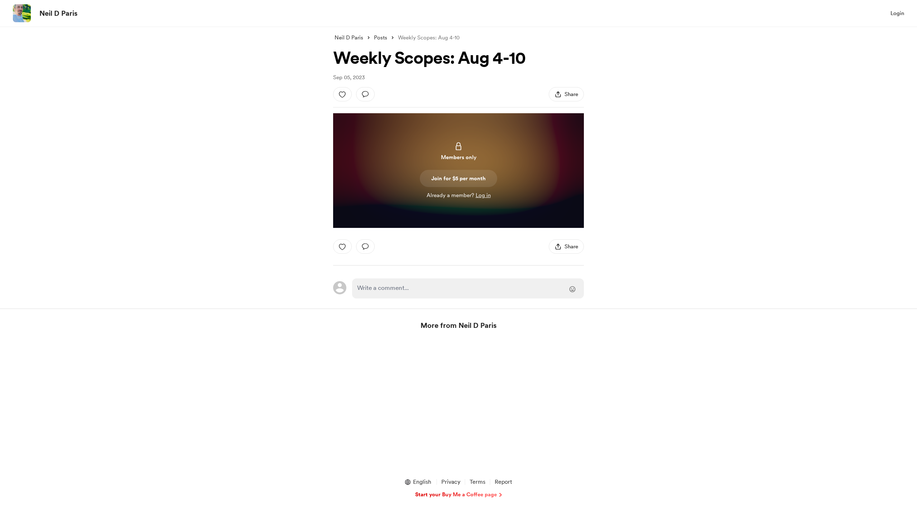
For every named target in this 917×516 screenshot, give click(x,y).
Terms (477, 481)
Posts (380, 37)
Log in (483, 195)
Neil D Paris (58, 13)
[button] (417, 482)
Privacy (450, 481)
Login (897, 13)
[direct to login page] (468, 288)
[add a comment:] (365, 94)
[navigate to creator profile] (22, 13)
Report (503, 481)
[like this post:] (342, 94)
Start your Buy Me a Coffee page (456, 494)
